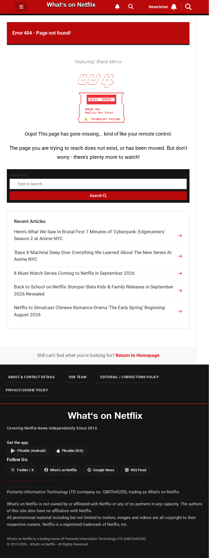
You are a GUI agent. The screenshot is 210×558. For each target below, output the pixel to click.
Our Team (78, 377)
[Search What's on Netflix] (130, 6)
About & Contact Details (31, 377)
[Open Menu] (21, 7)
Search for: (19, 175)
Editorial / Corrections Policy (129, 377)
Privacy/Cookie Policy (27, 390)
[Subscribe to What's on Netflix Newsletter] (117, 6)
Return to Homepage (137, 355)
